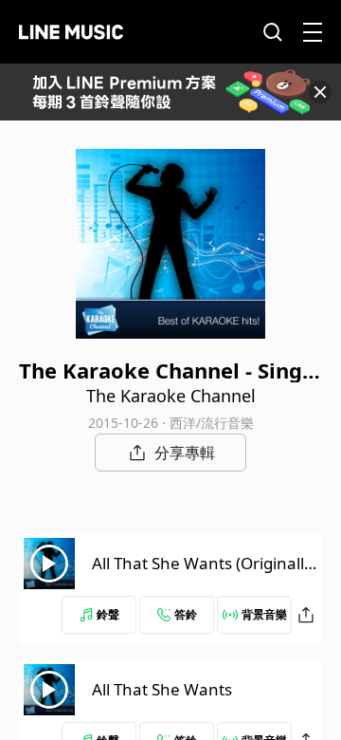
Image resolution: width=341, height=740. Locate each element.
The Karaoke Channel (171, 395)
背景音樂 (264, 614)
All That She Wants (162, 689)
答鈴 (185, 614)
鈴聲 (108, 614)
